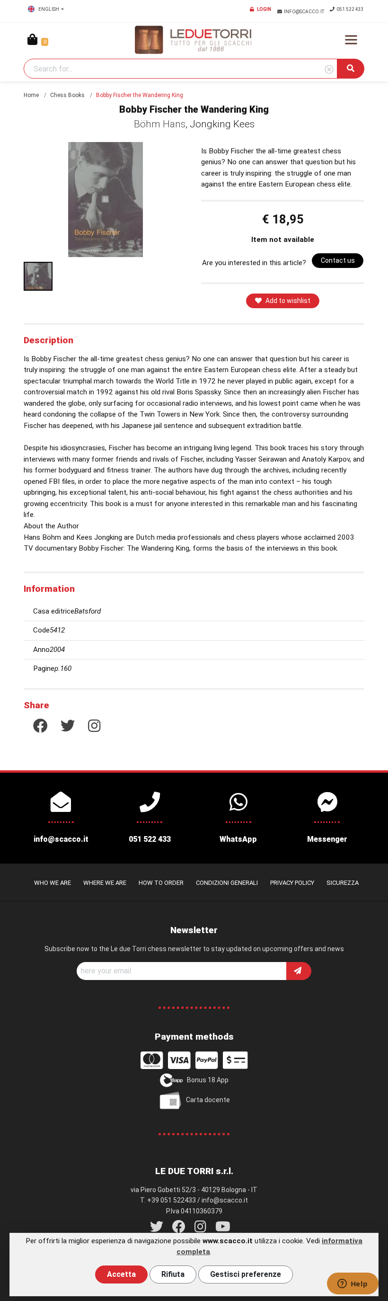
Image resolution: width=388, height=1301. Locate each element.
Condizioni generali (227, 882)
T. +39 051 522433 (168, 1200)
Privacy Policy (292, 882)
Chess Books (67, 95)
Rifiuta (173, 1274)
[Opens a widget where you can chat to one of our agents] (352, 1284)
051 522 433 (350, 9)
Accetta (121, 1274)
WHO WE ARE (52, 882)
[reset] (329, 69)
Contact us (338, 260)
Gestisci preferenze (245, 1274)
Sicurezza (342, 882)
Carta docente (208, 1100)
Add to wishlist (287, 300)
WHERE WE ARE (104, 882)
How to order (161, 882)
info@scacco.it (304, 11)
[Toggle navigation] (351, 39)
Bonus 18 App (208, 1080)
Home (31, 95)
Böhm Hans (159, 124)
